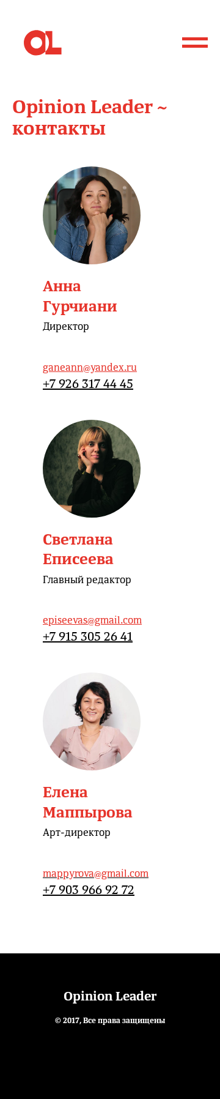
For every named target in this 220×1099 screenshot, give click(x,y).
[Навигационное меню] (195, 42)
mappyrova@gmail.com (95, 873)
